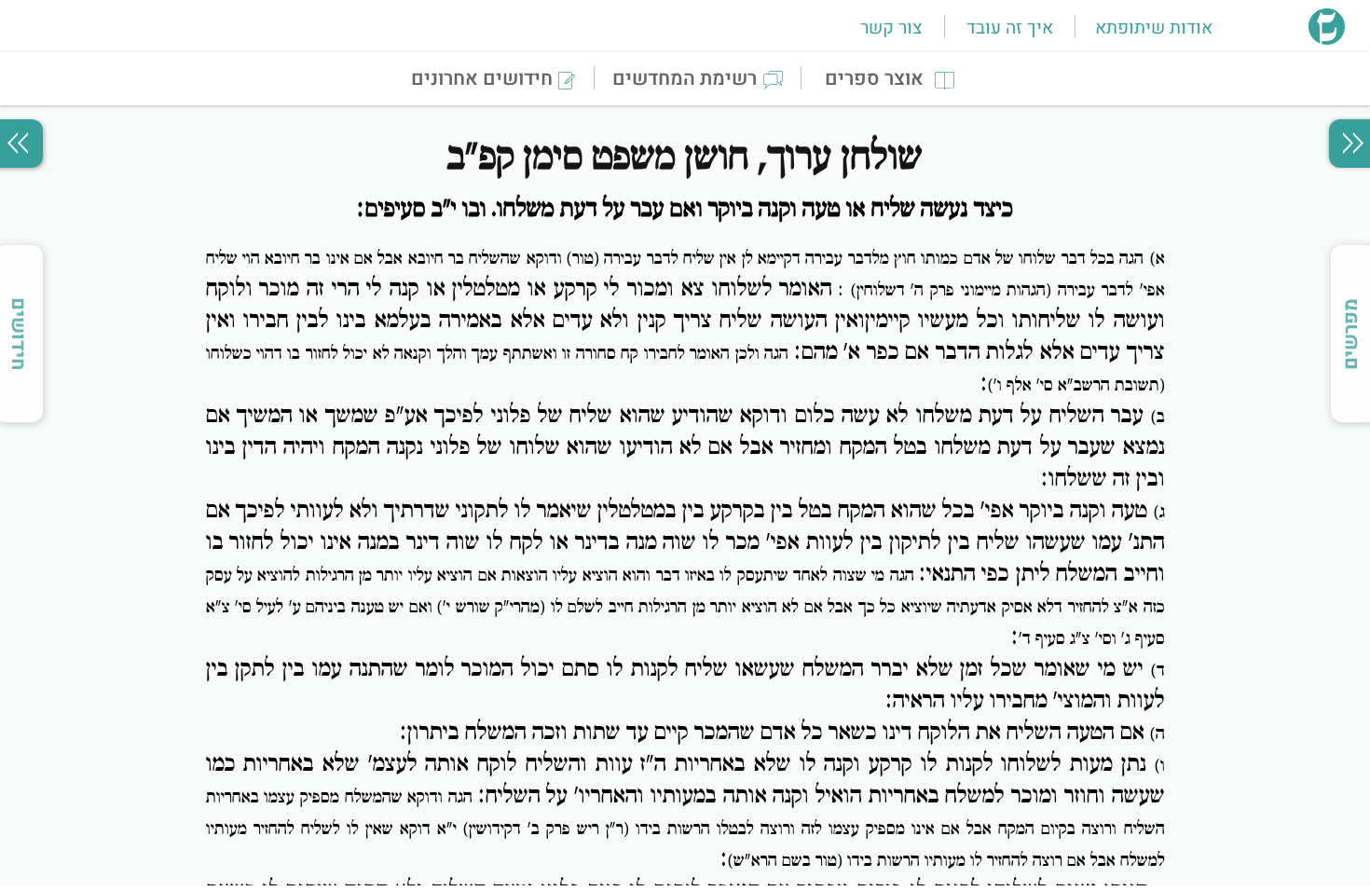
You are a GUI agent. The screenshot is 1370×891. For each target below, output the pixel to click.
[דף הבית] (1326, 39)
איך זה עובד (1009, 28)
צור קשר (891, 28)
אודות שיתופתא (1153, 28)
